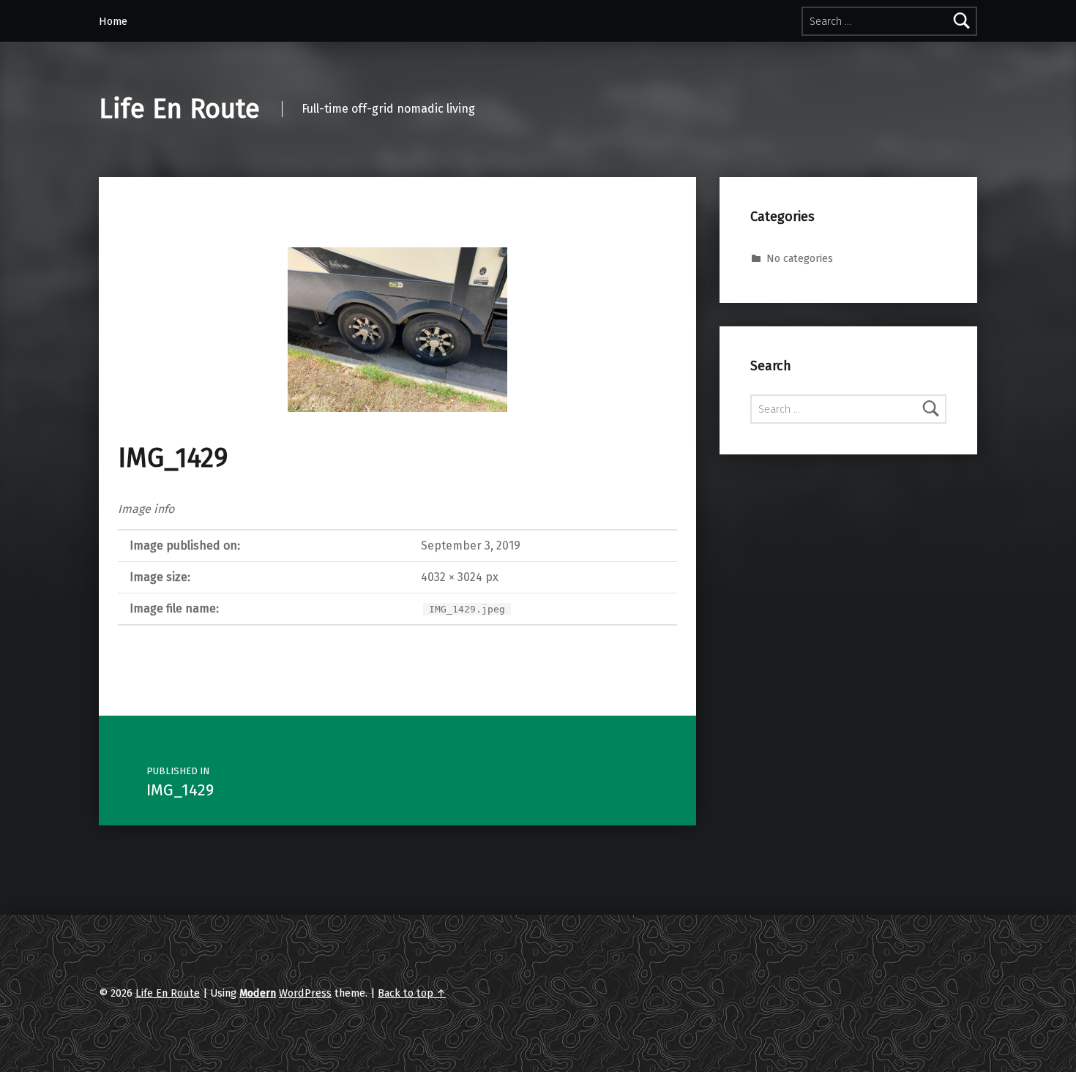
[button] (397, 329)
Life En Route (179, 109)
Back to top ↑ (412, 993)
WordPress (305, 993)
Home (113, 21)
